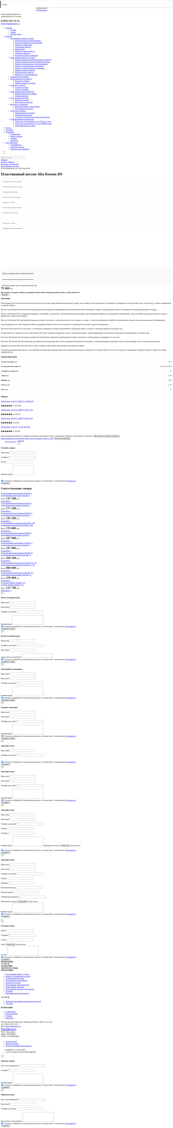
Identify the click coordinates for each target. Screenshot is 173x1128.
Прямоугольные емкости (25, 51)
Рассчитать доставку (62, 438)
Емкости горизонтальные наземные (29, 66)
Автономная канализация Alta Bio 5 (15, 505)
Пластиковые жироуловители (22, 92)
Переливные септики (23, 115)
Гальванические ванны (19, 77)
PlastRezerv (8, 1029)
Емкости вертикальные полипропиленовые (32, 62)
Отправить (5, 483)
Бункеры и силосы (17, 85)
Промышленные (21, 96)
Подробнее (5, 501)
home (4, 4)
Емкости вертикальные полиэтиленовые (31, 64)
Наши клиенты (16, 136)
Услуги (8, 128)
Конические (20, 49)
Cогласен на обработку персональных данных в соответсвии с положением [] (39, 481)
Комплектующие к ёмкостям (26, 55)
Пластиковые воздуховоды (21, 79)
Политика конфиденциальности (18, 1046)
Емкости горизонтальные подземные (30, 68)
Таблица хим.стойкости (19, 149)
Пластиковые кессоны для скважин (20, 989)
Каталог (9, 36)
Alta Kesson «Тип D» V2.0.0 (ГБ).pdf (15, 427)
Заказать (5, 295)
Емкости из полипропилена (26, 75)
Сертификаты (15, 145)
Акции (13, 32)
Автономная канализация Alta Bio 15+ (16, 575)
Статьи (13, 30)
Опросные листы (17, 147)
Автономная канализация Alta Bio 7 (15, 535)
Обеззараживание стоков (25, 126)
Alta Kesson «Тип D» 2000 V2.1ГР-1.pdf (17, 410)
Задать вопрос (11, 1042)
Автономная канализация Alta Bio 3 (15, 496)
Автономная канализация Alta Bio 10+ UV (18, 565)
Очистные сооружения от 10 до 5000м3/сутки (33, 124)
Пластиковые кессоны (24, 109)
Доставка (9, 130)
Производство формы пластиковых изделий (23, 1001)
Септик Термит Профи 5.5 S (12, 585)
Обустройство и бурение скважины (106, 436)
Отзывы (13, 138)
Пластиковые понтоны (19, 98)
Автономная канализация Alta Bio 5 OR (17, 525)
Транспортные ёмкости (24, 72)
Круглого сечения (22, 81)
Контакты (14, 141)
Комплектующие (22, 100)
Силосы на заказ (21, 87)
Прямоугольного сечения (25, 83)
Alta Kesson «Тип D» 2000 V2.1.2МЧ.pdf (17, 401)
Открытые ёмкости (22, 53)
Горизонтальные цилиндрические (28, 43)
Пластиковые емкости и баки (22, 38)
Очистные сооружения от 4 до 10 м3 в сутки (33, 121)
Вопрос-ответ (15, 34)
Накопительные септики (25, 113)
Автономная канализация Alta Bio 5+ (16, 515)
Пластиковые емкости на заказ (22, 58)
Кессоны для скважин (19, 104)
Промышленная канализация (22, 119)
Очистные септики (18, 111)
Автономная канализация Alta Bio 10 (16, 555)
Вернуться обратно (10, 442)
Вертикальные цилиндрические (28, 41)
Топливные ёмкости (23, 47)
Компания (10, 132)
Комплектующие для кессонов (27, 107)
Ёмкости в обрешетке (23, 45)
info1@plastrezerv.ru (13, 1026)
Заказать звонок (12, 1044)
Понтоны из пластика (24, 102)
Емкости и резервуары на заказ (18, 976)
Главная (9, 28)
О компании (15, 134)
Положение (70, 481)
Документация (11, 143)
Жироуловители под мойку (26, 94)
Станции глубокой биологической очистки (32, 117)
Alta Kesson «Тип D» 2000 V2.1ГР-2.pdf (17, 418)
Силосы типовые (22, 90)
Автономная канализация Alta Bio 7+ (16, 545)
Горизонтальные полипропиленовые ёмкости (33, 60)
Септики (9, 991)
